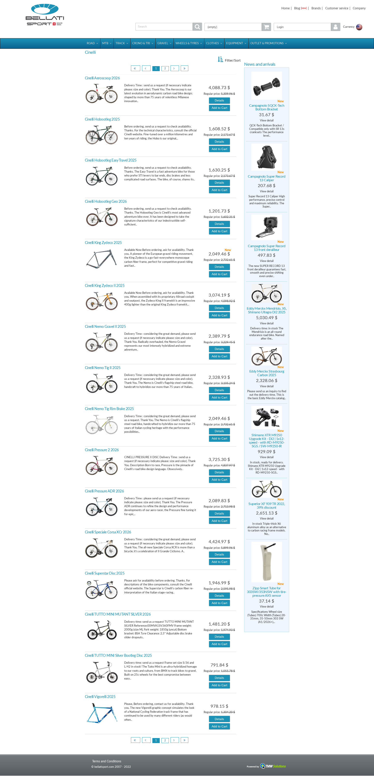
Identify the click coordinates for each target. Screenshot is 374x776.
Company (359, 8)
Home (285, 8)
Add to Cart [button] (219, 107)
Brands (316, 8)
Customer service (336, 8)
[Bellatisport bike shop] (45, 14)
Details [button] (219, 100)
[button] (307, 27)
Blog (300, 8)
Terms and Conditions (106, 761)
